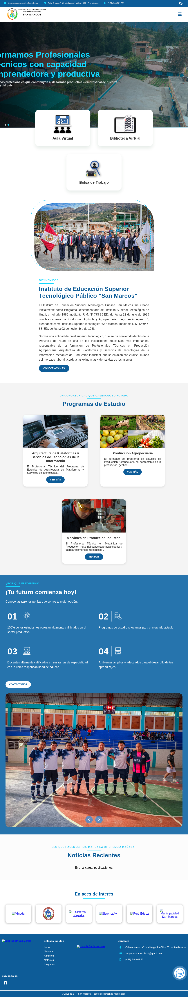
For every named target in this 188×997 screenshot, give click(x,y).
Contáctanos (18, 684)
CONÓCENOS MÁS (54, 368)
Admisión (49, 955)
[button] (89, 819)
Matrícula (49, 960)
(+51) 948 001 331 (116, 3)
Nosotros (48, 951)
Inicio (47, 947)
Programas (49, 964)
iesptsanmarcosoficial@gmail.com (23, 3)
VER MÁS (55, 479)
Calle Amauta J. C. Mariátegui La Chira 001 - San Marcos (73, 3)
